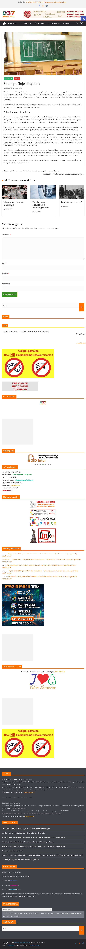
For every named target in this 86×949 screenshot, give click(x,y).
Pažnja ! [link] (17, 78)
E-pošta (5, 273)
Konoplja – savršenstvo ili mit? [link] (12, 851)
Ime (4, 263)
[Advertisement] (17, 432)
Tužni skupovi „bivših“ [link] (71, 202)
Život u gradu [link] (40, 23)
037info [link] (11, 23)
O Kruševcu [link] (24, 23)
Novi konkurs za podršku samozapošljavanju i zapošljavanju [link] (23, 833)
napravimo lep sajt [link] (33, 894)
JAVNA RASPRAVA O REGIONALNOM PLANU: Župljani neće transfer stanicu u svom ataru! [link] (33, 837)
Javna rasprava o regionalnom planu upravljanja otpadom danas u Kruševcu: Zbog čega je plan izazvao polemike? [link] (42, 855)
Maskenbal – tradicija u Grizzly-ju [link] (14, 203)
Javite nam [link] (5, 894)
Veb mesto (6, 283)
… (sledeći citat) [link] (80, 343)
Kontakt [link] (66, 23)
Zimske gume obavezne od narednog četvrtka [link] (41, 205)
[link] (83, 18)
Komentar (6, 234)
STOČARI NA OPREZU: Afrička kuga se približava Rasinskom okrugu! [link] (26, 829)
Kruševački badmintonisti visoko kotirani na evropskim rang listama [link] (30, 171)
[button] (15, 23)
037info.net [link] (18, 88)
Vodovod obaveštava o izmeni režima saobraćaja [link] (63, 174)
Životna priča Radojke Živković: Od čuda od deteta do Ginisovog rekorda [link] (27, 842)
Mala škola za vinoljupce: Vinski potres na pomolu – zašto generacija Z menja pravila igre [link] (33, 846)
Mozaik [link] (54, 23)
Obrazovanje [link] (8, 78)
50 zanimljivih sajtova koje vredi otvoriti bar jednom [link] (20, 860)
